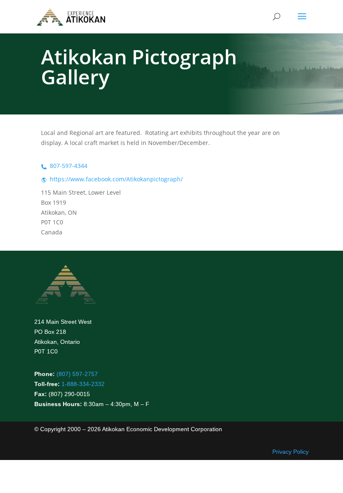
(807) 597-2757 (77, 374)
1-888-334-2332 (83, 384)
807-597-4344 (68, 166)
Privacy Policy (290, 451)
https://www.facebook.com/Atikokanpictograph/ (116, 179)
